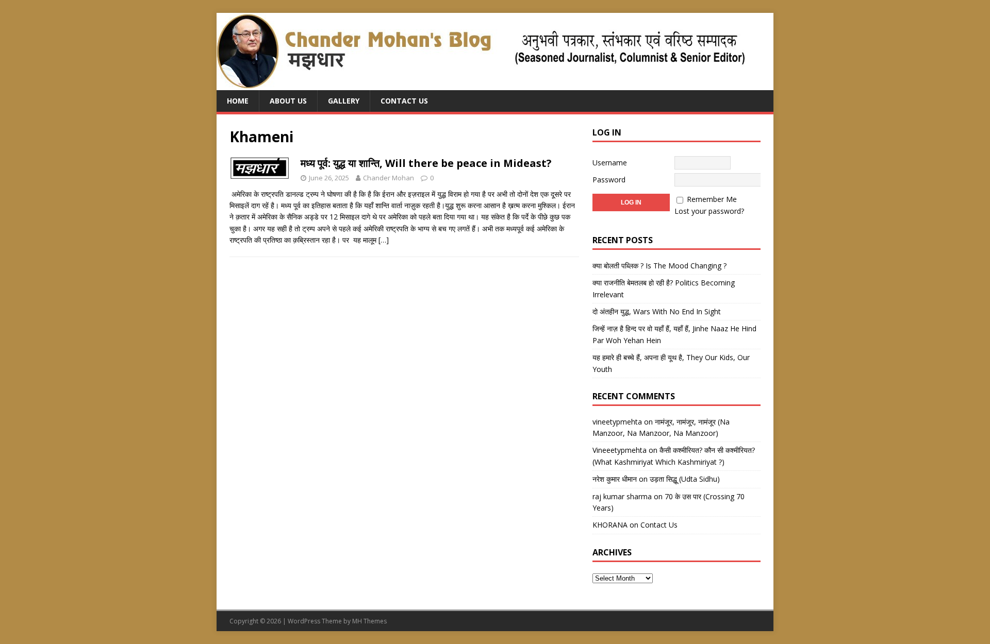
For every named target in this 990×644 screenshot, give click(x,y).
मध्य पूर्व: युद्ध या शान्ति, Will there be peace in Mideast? (426, 163)
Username (609, 162)
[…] (383, 240)
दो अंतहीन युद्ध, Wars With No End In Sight (656, 311)
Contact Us (404, 101)
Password (608, 179)
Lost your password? (709, 211)
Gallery (343, 101)
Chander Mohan (388, 177)
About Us (288, 101)
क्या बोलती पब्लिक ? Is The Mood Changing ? (659, 265)
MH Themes (369, 621)
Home (238, 101)
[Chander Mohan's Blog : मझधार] (481, 84)
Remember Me (712, 199)
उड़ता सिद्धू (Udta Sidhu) (685, 479)
